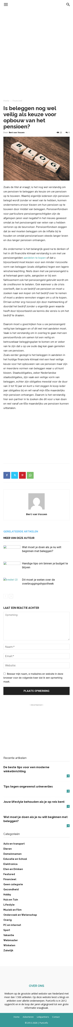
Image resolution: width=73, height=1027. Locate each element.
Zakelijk (8, 950)
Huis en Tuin (10, 899)
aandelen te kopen (35, 257)
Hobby (7, 894)
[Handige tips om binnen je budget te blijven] (11, 567)
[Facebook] (6, 475)
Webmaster (10, 940)
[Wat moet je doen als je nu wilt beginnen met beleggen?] (11, 551)
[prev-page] (5, 596)
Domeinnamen (12, 854)
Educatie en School (15, 859)
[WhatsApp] (30, 475)
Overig (7, 920)
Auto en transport (14, 843)
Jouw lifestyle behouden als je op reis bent (34, 801)
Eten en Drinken (13, 869)
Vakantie (8, 935)
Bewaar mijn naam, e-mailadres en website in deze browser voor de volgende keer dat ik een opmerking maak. (33, 677)
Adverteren (28, 1016)
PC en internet (12, 925)
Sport (6, 930)
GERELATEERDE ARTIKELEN (20, 531)
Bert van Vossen (17, 132)
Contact (56, 1016)
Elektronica (10, 864)
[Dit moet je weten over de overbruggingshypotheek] (11, 583)
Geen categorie (13, 884)
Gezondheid (11, 889)
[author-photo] (36, 509)
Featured (9, 874)
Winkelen (9, 945)
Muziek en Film (12, 909)
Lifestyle (9, 904)
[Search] (68, 4)
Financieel (17, 100)
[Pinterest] (22, 475)
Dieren (7, 848)
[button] (5, 4)
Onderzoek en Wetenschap (20, 915)
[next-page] (11, 596)
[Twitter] (14, 475)
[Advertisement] (36, 47)
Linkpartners (43, 1016)
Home (6, 100)
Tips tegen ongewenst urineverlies (28, 786)
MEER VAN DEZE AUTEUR (18, 538)
